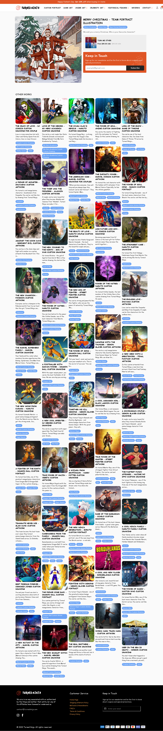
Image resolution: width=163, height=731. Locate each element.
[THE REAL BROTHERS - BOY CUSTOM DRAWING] (81, 629)
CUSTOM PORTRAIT (52, 8)
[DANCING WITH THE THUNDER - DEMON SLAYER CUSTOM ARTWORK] (108, 327)
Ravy (98, 425)
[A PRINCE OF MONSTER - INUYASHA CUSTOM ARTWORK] (28, 167)
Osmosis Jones (22, 611)
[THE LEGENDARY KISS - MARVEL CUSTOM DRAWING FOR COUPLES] (81, 161)
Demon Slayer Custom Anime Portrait (80, 608)
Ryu (97, 482)
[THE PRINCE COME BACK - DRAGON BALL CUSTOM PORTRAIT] (55, 577)
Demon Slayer (101, 361)
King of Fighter (75, 316)
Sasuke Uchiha (101, 311)
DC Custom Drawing (24, 147)
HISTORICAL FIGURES (117, 8)
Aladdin (46, 208)
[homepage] (28, 7)
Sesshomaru (21, 209)
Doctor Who (127, 608)
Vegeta (57, 621)
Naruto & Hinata (82, 251)
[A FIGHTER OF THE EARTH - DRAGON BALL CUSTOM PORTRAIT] (28, 453)
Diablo (98, 533)
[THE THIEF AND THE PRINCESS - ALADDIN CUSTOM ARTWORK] (55, 173)
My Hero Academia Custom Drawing (53, 156)
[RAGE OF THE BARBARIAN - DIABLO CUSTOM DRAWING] (108, 499)
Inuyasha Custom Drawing (26, 205)
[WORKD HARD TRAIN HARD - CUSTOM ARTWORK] (108, 616)
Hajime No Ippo (128, 491)
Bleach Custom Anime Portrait (133, 205)
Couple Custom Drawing (25, 143)
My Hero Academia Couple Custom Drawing (52, 150)
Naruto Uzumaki (22, 433)
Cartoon (19, 603)
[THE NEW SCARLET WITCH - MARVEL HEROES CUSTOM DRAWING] (55, 638)
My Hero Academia (50, 145)
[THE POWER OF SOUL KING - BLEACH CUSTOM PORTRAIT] (134, 169)
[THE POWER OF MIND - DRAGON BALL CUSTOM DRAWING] (81, 336)
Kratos (45, 274)
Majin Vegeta (60, 502)
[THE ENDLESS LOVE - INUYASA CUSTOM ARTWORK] (134, 284)
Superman (100, 252)
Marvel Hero (100, 197)
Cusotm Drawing (76, 312)
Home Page (74, 699)
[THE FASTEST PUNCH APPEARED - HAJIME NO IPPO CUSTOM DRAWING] (134, 457)
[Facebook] (22, 715)
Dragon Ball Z (32, 488)
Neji (91, 145)
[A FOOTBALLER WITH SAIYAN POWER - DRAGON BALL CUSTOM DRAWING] (55, 349)
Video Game (107, 541)
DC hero (46, 444)
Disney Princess (48, 216)
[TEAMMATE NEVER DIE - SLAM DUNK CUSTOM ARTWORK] (28, 508)
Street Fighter (75, 319)
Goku (72, 378)
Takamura (126, 495)
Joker (30, 151)
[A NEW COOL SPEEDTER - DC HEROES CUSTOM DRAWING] (55, 405)
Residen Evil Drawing (24, 260)
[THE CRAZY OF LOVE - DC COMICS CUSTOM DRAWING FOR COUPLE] (28, 111)
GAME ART (68, 8)
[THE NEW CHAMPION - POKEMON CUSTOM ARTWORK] (28, 280)
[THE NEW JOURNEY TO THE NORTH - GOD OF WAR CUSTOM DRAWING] (55, 232)
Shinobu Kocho (128, 440)
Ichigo (125, 213)
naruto (72, 251)
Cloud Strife (127, 376)
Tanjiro (72, 439)
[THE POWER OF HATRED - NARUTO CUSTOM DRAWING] (55, 291)
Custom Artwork (57, 208)
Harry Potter (74, 492)
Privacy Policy (75, 714)
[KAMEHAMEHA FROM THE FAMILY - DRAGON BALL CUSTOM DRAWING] (55, 518)
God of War (47, 267)
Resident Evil (21, 264)
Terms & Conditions (77, 711)
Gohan (45, 561)
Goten (59, 561)
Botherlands (100, 592)
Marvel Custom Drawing (104, 194)
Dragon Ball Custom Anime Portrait (52, 616)
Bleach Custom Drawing (131, 209)
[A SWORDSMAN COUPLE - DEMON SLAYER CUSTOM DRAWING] (134, 396)
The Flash (55, 444)
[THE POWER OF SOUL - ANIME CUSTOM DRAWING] (108, 111)
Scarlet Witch (59, 676)
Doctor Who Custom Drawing (133, 612)
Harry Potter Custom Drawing (80, 496)
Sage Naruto (21, 437)
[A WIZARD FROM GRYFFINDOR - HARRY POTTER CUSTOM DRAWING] (81, 455)
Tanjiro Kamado (82, 613)
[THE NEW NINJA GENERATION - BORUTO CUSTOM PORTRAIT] (81, 512)
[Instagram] (18, 715)
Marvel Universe (113, 197)
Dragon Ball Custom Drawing (80, 374)
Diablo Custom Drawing (104, 537)
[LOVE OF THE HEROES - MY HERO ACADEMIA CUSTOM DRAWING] (55, 111)
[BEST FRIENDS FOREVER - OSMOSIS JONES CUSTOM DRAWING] (28, 569)
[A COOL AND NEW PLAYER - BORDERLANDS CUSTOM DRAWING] (108, 557)
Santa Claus (103, 27)
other (113, 143)
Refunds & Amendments (79, 705)
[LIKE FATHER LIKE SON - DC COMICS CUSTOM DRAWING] (108, 214)
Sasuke (45, 333)
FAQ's (72, 708)
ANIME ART (80, 8)
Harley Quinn (21, 151)
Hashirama (126, 264)
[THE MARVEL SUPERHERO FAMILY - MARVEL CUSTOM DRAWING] (28, 332)
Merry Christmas (90, 27)
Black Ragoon (101, 418)
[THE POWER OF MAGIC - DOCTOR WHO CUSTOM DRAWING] (134, 574)
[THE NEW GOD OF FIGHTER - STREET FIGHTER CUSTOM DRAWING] (81, 275)
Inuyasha (20, 201)
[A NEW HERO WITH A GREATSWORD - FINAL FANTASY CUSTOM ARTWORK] (134, 339)
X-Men (19, 375)
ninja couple (74, 258)
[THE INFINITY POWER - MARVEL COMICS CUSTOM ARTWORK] (108, 159)
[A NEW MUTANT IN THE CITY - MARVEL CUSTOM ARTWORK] (28, 627)
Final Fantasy (138, 376)
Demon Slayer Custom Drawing (107, 365)
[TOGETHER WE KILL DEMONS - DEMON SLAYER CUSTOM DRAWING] (81, 394)
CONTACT (146, 8)
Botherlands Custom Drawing (106, 596)
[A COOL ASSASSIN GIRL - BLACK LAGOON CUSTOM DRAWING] (108, 385)
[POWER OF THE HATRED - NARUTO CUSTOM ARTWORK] (108, 268)
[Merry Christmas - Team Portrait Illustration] (48, 49)
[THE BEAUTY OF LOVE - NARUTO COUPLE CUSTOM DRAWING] (81, 216)
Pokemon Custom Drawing (26, 316)
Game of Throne (129, 149)
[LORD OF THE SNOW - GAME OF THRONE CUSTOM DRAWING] (134, 111)
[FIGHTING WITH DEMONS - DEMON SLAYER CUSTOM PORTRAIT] (81, 568)
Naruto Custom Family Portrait (133, 554)
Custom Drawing (102, 143)
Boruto (72, 544)
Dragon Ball (74, 370)
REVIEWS (136, 8)
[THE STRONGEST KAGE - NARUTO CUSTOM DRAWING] (134, 229)
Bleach (125, 201)
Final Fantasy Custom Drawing (133, 379)
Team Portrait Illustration (117, 27)
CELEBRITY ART (96, 8)
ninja (138, 557)
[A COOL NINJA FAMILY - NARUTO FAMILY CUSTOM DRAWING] (134, 511)
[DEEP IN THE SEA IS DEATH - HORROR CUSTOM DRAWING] (134, 632)
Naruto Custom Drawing (78, 145)
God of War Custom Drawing (53, 270)
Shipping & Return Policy (79, 702)
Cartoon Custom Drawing (25, 607)
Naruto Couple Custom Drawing (81, 255)
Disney (60, 212)
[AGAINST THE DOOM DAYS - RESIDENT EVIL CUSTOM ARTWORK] (28, 225)
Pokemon (20, 312)
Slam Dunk (20, 553)
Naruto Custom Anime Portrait (54, 325)
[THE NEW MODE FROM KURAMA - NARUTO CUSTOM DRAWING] (28, 391)
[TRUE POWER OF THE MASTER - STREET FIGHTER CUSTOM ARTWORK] (108, 442)
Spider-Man (85, 200)
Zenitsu (99, 369)
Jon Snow (140, 149)
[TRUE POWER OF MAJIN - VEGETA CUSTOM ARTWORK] (55, 460)
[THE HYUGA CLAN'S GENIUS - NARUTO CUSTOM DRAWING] (81, 111)
